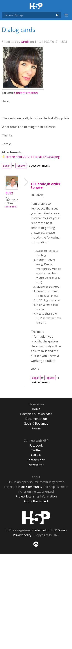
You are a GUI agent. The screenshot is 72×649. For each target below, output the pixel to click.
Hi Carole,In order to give (45, 185)
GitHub (36, 455)
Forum (36, 428)
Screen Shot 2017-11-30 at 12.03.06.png (33, 157)
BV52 (9, 193)
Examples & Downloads (36, 414)
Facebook (36, 445)
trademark (39, 530)
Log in (6, 165)
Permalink (11, 206)
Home (36, 409)
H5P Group (59, 530)
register (21, 165)
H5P (36, 517)
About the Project (36, 501)
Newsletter (36, 465)
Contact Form (36, 460)
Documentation (36, 419)
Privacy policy (22, 535)
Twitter (36, 450)
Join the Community (28, 487)
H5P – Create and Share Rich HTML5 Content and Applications (36, 6)
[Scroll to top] (36, 546)
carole (25, 42)
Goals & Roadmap (36, 423)
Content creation (26, 93)
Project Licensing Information (36, 496)
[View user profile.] (23, 86)
